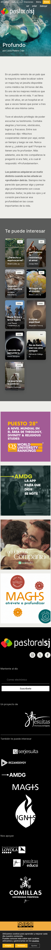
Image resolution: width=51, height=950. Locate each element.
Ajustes (34, 946)
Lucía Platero (13, 50)
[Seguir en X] (40, 655)
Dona (46, 2)
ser (27, 6)
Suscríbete (25, 688)
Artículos (5, 2)
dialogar (43, 6)
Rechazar (21, 946)
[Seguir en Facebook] (47, 655)
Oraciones (28, 2)
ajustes (35, 941)
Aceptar (8, 946)
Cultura (15, 2)
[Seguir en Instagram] (32, 655)
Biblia (38, 2)
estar (34, 6)
